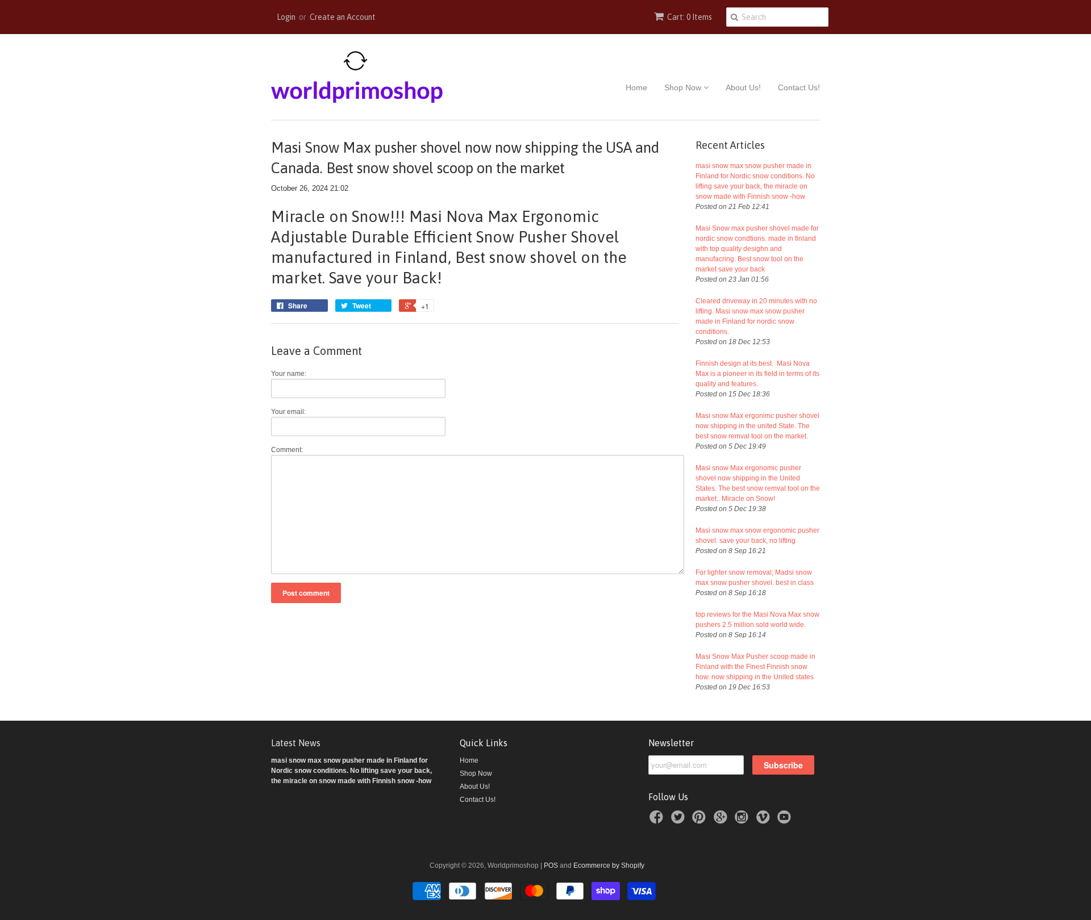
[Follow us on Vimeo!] (764, 820)
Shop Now (683, 87)
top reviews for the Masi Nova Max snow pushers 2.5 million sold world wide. (757, 619)
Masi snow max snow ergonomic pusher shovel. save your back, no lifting (757, 535)
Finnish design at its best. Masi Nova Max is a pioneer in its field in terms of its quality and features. (757, 373)
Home (636, 87)
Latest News (295, 743)
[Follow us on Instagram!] (743, 820)
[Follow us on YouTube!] (785, 820)
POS (551, 865)
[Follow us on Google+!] (722, 820)
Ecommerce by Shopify (608, 865)
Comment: (287, 450)
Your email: (288, 412)
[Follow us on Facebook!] (658, 820)
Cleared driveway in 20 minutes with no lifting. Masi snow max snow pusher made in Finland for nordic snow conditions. (756, 316)
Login (286, 17)
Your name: (288, 374)
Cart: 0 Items (689, 17)
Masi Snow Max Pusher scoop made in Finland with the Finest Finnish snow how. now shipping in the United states (755, 667)
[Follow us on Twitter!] (679, 820)
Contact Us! (799, 87)
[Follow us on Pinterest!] (700, 820)
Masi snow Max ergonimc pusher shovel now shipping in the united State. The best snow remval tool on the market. (757, 426)
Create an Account (343, 17)
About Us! (743, 87)
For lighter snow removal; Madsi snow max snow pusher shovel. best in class (755, 577)
